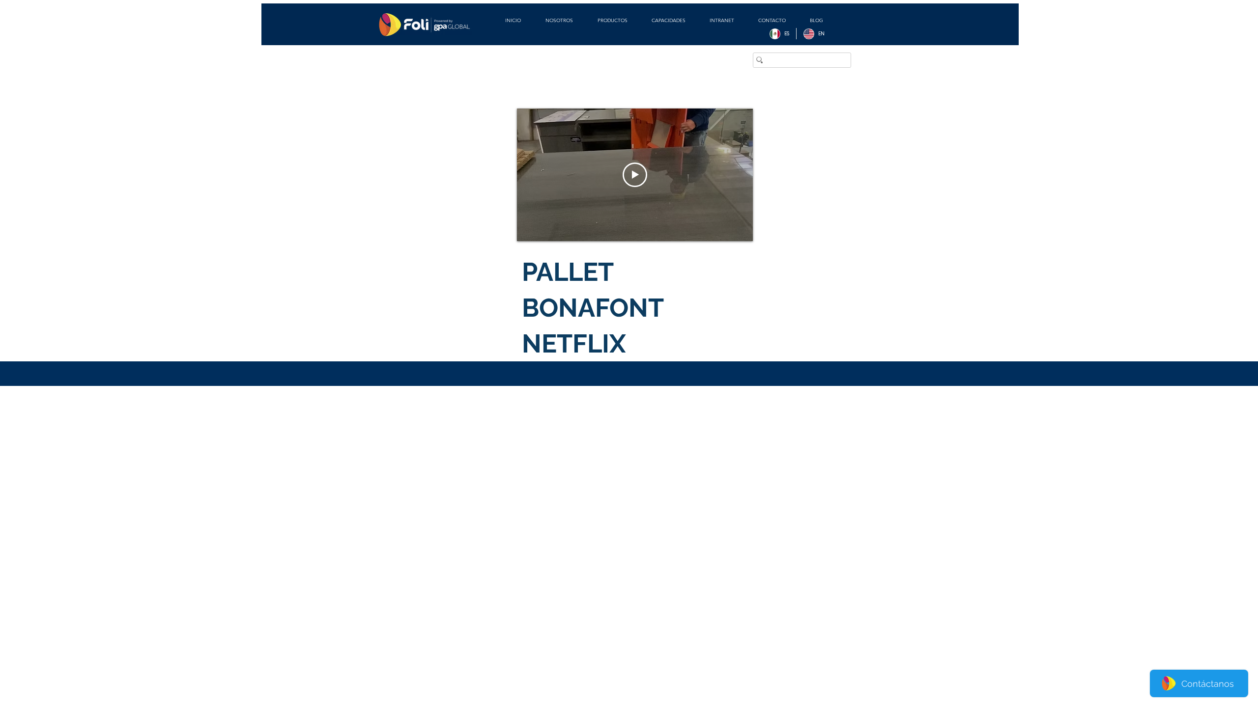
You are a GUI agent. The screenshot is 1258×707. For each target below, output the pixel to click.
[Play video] (635, 175)
